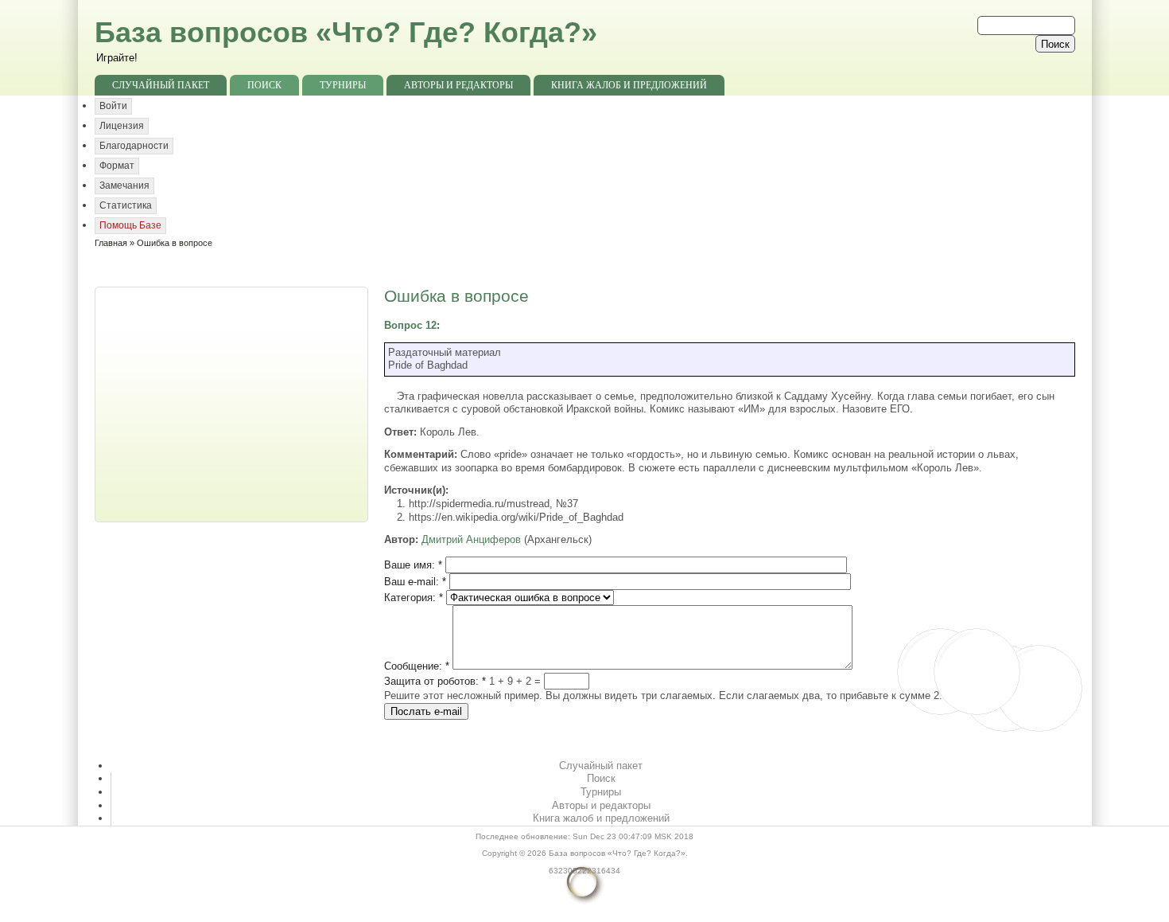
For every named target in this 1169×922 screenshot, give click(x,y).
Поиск (264, 85)
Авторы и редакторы (458, 85)
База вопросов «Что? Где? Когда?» (346, 32)
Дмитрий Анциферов (471, 539)
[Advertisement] (233, 402)
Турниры (343, 85)
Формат (116, 165)
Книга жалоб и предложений (629, 85)
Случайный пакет (160, 85)
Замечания (124, 185)
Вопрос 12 (410, 325)
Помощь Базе (130, 225)
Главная (111, 243)
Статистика (125, 205)
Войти (113, 105)
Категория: (413, 598)
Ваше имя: (413, 565)
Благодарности (134, 145)
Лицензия (121, 125)
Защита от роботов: (435, 681)
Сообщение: (416, 666)
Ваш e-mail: (415, 582)
